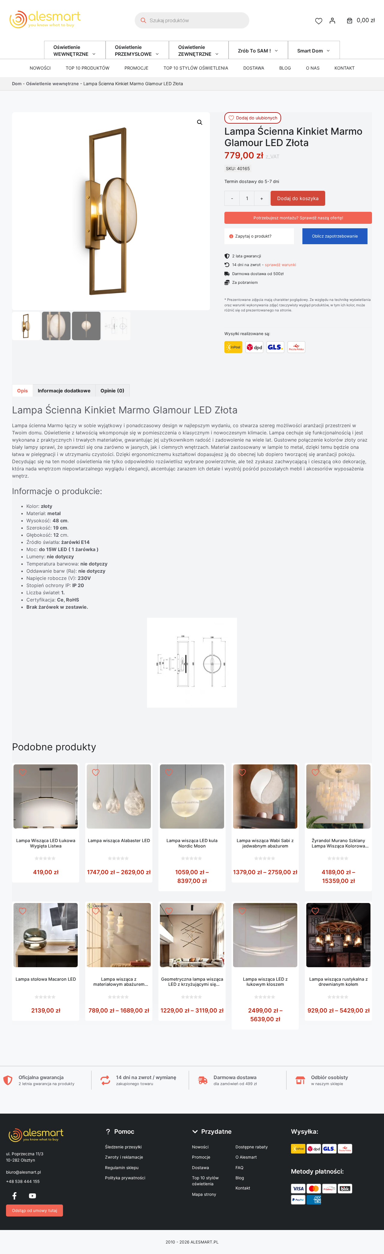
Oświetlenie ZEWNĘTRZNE (195, 50)
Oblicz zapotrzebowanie (335, 236)
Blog (285, 67)
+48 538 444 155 (23, 1181)
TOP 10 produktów (88, 67)
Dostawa (253, 67)
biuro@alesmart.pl (23, 1172)
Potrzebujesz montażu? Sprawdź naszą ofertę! (298, 217)
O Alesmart (246, 1157)
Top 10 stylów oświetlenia (196, 67)
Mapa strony (204, 1194)
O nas (313, 67)
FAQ (239, 1167)
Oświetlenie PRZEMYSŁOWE (133, 50)
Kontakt (344, 67)
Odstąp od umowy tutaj (34, 1210)
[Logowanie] (332, 20)
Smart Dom (310, 51)
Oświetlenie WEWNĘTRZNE (70, 50)
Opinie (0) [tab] (112, 391)
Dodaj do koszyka (298, 198)
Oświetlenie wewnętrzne (52, 83)
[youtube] (32, 1195)
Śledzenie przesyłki (123, 1146)
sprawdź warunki (280, 264)
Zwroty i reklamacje (124, 1157)
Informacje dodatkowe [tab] (64, 391)
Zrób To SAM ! (254, 51)
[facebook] (14, 1195)
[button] (199, 122)
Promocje (136, 67)
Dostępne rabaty (252, 1146)
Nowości (40, 67)
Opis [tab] (22, 391)
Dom (17, 83)
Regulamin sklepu (122, 1167)
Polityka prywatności (125, 1177)
